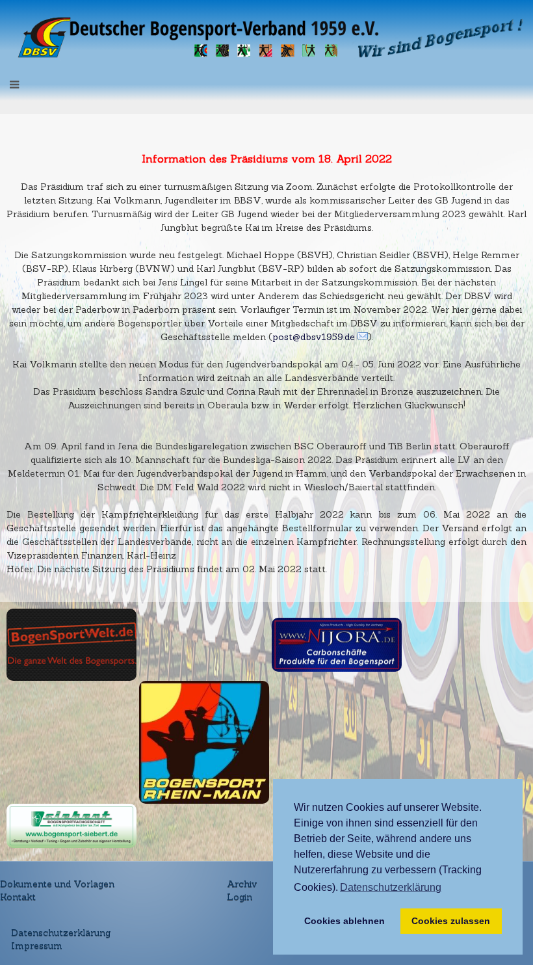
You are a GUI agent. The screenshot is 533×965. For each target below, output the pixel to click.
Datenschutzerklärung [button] (390, 887)
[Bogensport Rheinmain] (204, 741)
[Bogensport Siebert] (71, 825)
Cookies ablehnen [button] (344, 921)
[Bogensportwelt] (71, 644)
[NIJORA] (337, 644)
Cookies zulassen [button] (450, 921)
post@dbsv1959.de (313, 337)
